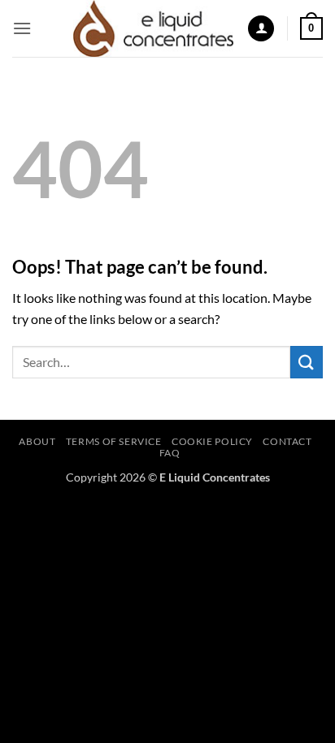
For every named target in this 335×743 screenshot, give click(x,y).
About (37, 441)
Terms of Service (114, 441)
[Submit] (306, 362)
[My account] (261, 28)
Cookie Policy (212, 441)
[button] (22, 28)
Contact (287, 441)
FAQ (170, 453)
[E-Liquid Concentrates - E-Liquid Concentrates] (153, 28)
